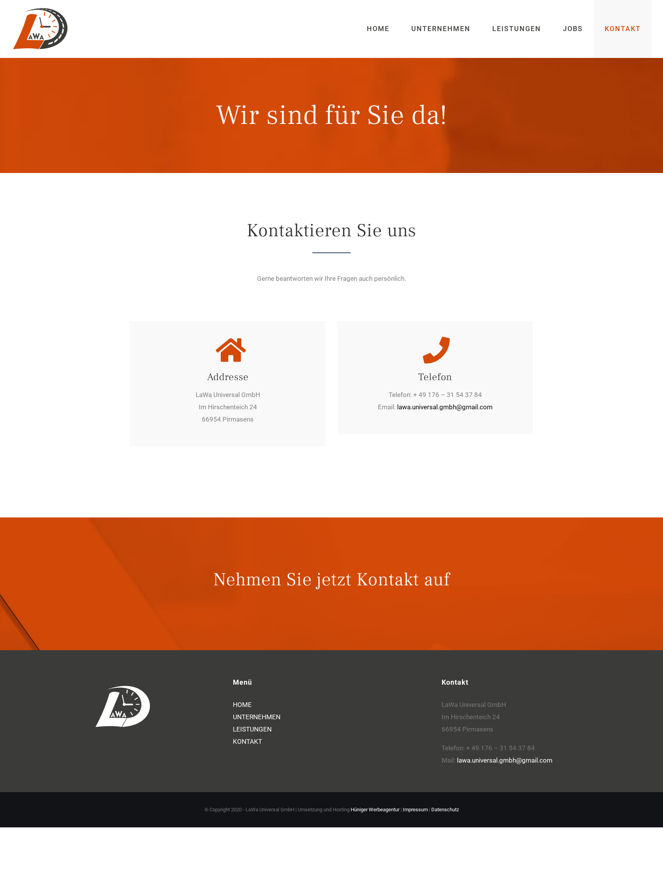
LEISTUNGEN (252, 729)
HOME (242, 704)
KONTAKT (247, 741)
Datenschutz (445, 809)
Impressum (415, 809)
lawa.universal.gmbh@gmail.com (445, 407)
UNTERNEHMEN (256, 717)
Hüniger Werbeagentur (375, 809)
